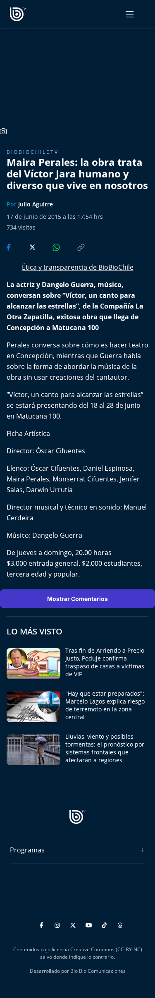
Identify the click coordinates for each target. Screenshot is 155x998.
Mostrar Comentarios (77, 598)
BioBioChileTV (33, 152)
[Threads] (120, 924)
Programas (27, 849)
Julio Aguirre (35, 204)
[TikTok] (105, 924)
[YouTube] (90, 924)
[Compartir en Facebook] (9, 246)
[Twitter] (74, 924)
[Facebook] (43, 924)
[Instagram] (58, 924)
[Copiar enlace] (73, 246)
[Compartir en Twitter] (24, 246)
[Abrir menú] (130, 14)
